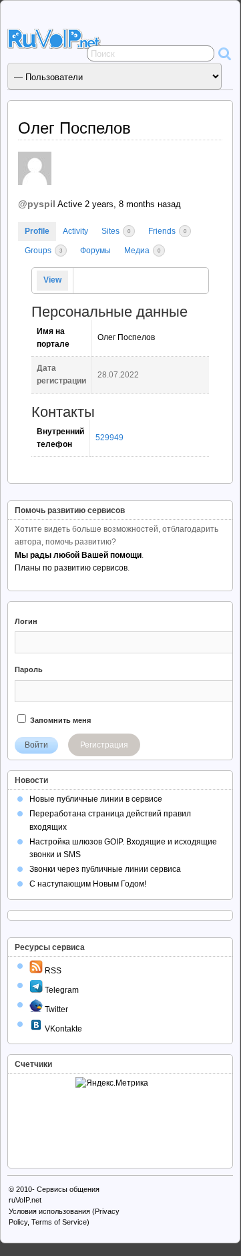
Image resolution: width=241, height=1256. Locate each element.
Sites (115, 231)
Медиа (142, 250)
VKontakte (62, 1029)
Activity (75, 231)
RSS (52, 970)
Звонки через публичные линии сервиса (105, 869)
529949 (109, 437)
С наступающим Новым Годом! (87, 884)
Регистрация (104, 745)
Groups (43, 250)
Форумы (95, 250)
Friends (167, 231)
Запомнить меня (59, 720)
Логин (26, 621)
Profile (37, 231)
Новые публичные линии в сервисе (95, 799)
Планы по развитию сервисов (71, 568)
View (52, 280)
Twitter (55, 1009)
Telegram (61, 990)
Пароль (29, 669)
